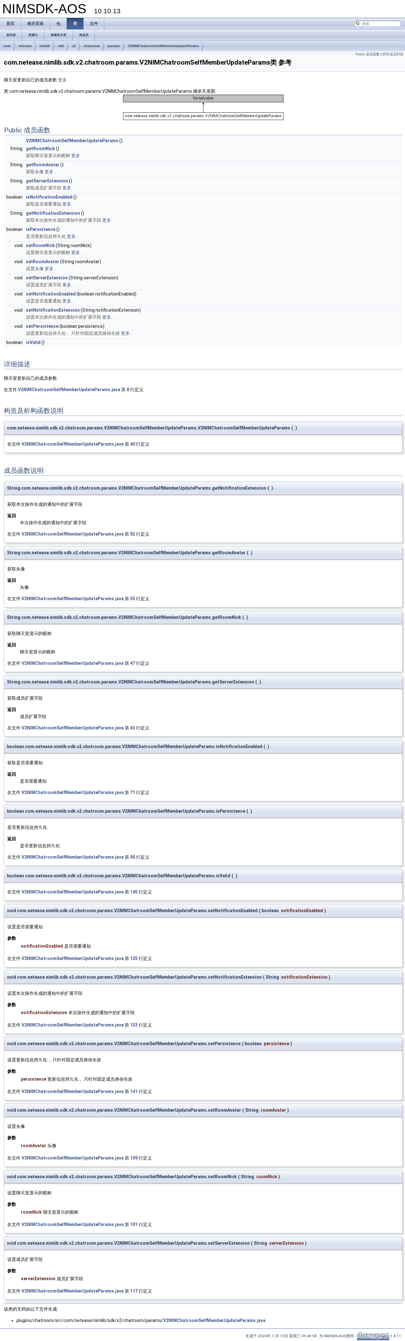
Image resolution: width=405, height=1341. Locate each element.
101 (134, 1224)
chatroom (92, 46)
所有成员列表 (393, 54)
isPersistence (40, 229)
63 (132, 727)
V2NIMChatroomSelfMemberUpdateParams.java (69, 389)
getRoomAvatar (42, 164)
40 (132, 444)
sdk (61, 46)
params (114, 46)
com (7, 46)
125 (134, 958)
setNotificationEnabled (51, 293)
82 (132, 534)
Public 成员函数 (368, 54)
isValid (33, 342)
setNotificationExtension (53, 310)
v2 (74, 46)
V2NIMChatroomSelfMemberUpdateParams (163, 46)
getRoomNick (40, 148)
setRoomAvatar (42, 261)
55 (132, 598)
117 (134, 1290)
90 (132, 857)
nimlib (45, 46)
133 (134, 1024)
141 (134, 1091)
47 (132, 663)
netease (25, 46)
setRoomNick (40, 245)
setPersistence (42, 326)
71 (132, 792)
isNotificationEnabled (49, 197)
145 (134, 891)
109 (134, 1157)
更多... (64, 79)
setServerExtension (47, 277)
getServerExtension (47, 180)
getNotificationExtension (53, 213)
